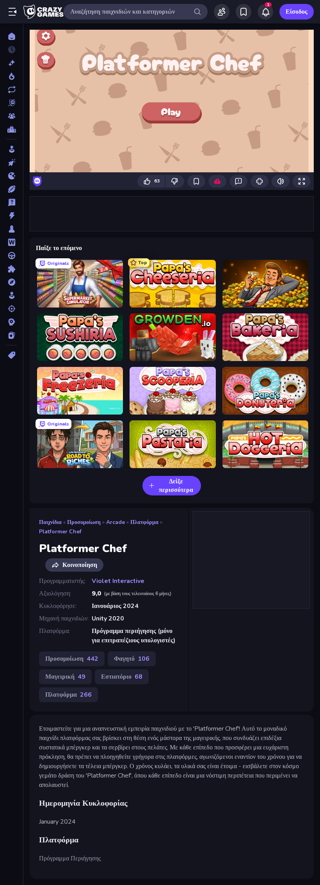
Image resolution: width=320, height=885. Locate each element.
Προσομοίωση (84, 522)
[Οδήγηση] (11, 255)
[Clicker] (11, 162)
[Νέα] (11, 63)
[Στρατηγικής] (11, 322)
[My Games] (243, 12)
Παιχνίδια (50, 522)
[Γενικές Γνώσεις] (11, 202)
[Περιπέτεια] (11, 282)
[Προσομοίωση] (11, 295)
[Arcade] (11, 149)
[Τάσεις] (11, 76)
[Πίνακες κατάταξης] (11, 129)
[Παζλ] (11, 268)
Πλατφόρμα (144, 522)
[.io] (11, 175)
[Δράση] (11, 215)
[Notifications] (265, 12)
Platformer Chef (60, 531)
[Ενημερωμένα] (11, 89)
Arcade (115, 522)
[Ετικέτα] (11, 355)
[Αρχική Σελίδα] (11, 36)
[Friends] (221, 12)
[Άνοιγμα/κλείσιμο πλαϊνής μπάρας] (12, 11)
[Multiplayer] (11, 116)
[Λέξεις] (11, 242)
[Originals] (11, 102)
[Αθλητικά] (11, 189)
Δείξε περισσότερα (176, 485)
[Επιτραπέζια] (11, 229)
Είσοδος (297, 11)
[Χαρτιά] (11, 335)
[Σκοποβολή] (11, 308)
